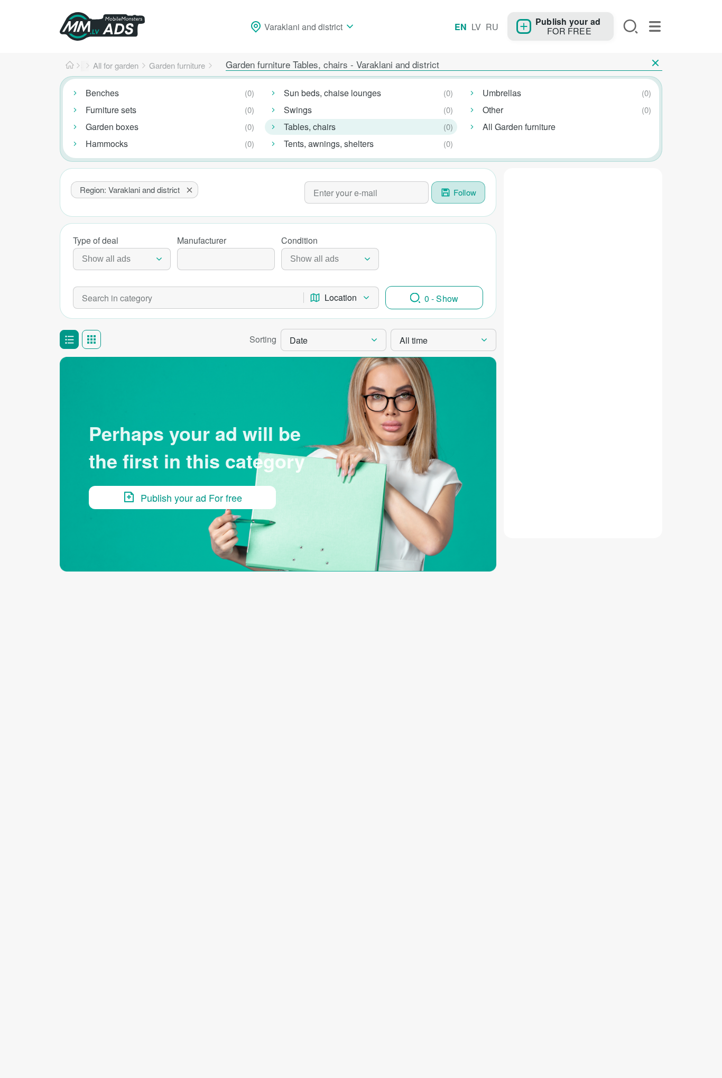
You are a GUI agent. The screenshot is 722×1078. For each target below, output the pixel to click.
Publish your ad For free (191, 497)
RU (492, 27)
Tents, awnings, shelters (329, 143)
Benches (102, 93)
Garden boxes (112, 127)
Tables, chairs (310, 127)
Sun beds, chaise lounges (332, 93)
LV (476, 27)
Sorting (262, 339)
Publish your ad (567, 21)
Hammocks (107, 143)
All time (414, 340)
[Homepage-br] (70, 65)
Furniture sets (111, 110)
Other (493, 110)
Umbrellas (502, 93)
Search (630, 26)
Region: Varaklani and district (130, 189)
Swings (298, 110)
